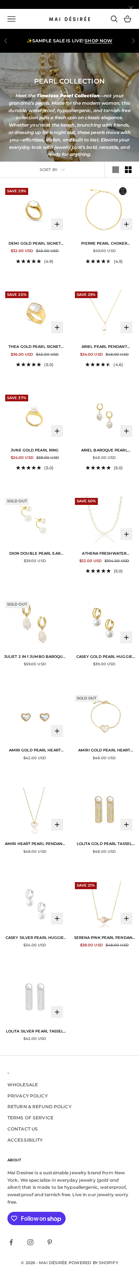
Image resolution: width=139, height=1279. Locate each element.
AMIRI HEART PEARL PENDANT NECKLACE (34, 844)
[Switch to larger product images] (115, 169)
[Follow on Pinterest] (49, 1242)
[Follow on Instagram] (30, 1242)
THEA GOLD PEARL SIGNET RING (35, 347)
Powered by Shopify (93, 1262)
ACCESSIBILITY (25, 1140)
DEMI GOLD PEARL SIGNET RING (35, 244)
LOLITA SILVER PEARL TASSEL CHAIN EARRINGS (35, 1031)
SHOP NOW (98, 40)
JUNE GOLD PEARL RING (35, 450)
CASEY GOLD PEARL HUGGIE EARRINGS (104, 657)
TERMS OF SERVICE (30, 1117)
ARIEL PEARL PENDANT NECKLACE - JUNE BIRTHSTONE (104, 347)
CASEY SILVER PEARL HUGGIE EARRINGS (35, 938)
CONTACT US (22, 1129)
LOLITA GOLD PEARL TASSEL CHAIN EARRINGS (104, 844)
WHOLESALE (22, 1084)
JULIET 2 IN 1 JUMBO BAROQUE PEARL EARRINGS (35, 657)
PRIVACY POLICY (27, 1096)
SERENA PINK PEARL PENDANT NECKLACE (104, 938)
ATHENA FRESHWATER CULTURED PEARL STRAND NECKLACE (104, 554)
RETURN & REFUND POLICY (39, 1106)
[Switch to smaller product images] (128, 169)
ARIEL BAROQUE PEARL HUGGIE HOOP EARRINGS (104, 450)
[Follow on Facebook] (11, 1242)
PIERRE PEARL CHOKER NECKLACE (104, 244)
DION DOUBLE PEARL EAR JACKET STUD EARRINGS (34, 554)
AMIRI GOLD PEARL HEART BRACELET (104, 750)
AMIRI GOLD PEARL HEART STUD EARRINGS (35, 750)
